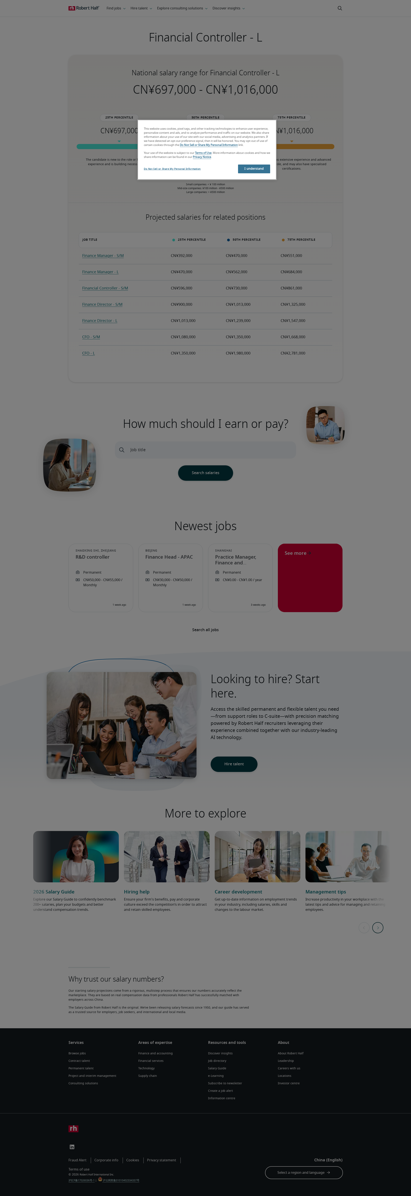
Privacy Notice (202, 157)
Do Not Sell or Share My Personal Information (209, 145)
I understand (254, 168)
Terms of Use (203, 153)
